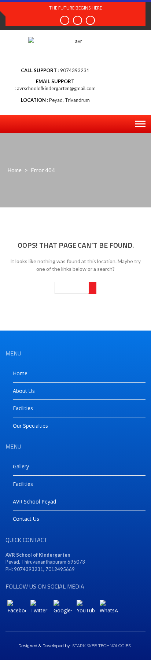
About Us (24, 390)
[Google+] (63, 609)
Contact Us (26, 518)
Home (14, 170)
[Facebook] (16, 609)
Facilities (23, 408)
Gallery (21, 466)
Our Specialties (30, 425)
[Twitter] (39, 609)
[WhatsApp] (109, 609)
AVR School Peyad (34, 501)
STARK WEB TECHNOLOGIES (101, 645)
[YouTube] (86, 609)
